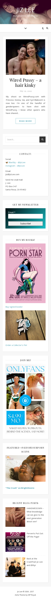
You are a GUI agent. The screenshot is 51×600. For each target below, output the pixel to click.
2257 (32, 591)
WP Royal (32, 595)
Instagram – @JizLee (15, 165)
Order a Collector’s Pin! (16, 345)
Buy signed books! (13, 306)
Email (11, 212)
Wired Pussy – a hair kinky (26, 82)
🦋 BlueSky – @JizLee (15, 162)
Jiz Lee (25, 10)
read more (25, 121)
